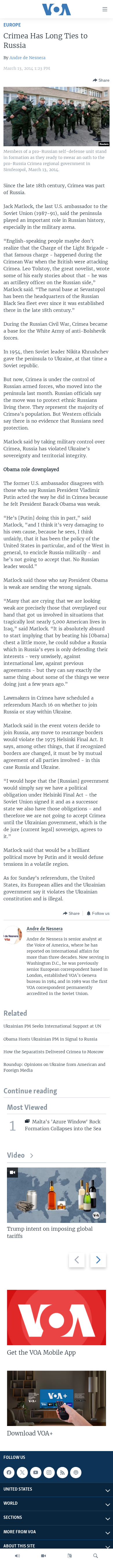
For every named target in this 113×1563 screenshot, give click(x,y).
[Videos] (43, 1556)
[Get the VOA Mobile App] (56, 1317)
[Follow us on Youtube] (35, 1472)
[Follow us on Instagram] (48, 1472)
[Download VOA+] (56, 1398)
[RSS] (62, 1472)
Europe (12, 25)
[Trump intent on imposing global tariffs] (56, 1195)
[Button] (101, 80)
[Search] (95, 1556)
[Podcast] (75, 1472)
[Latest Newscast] (17, 1556)
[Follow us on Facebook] (8, 1472)
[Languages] (69, 1556)
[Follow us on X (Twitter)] (22, 1472)
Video (16, 1156)
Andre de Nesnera (27, 57)
